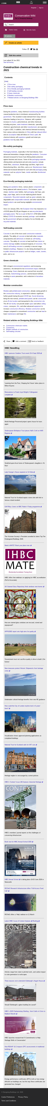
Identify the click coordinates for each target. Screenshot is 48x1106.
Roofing (35, 921)
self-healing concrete (15, 246)
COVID (26, 296)
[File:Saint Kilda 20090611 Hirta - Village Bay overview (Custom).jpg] (20, 493)
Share (8, 341)
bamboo (11, 192)
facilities (42, 112)
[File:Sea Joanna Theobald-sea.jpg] (20, 695)
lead (43, 311)
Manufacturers (38, 167)
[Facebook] (28, 49)
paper (40, 189)
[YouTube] (36, 49)
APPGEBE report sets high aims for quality (19, 631)
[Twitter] (30, 49)
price (15, 122)
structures (39, 244)
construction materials (33, 233)
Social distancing (37, 296)
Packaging (7, 152)
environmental (18, 266)
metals (28, 172)
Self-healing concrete (12, 228)
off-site (9, 301)
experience (22, 137)
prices (22, 119)
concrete (21, 236)
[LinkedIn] (33, 49)
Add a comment (20, 341)
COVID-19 (11, 216)
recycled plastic (38, 211)
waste (13, 214)
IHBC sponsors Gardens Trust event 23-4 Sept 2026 (22, 353)
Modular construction (12, 285)
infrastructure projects (17, 251)
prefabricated (16, 291)
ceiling (43, 304)
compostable (18, 200)
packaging (17, 146)
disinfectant (42, 172)
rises (11, 106)
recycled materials (9, 221)
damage (11, 244)
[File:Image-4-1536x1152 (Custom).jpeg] (20, 379)
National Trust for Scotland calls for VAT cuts (20, 745)
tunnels (43, 251)
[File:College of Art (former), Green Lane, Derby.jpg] (20, 532)
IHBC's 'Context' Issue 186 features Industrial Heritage (23, 782)
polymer (18, 172)
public (7, 251)
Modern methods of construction (17, 329)
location (15, 301)
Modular (6, 291)
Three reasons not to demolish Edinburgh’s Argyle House (24, 981)
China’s (31, 135)
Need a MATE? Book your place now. (17, 545)
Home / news (13, 30)
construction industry (13, 293)
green (34, 197)
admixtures (20, 239)
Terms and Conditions (8, 1101)
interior (40, 241)
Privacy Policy (23, 1097)
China (29, 132)
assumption (12, 135)
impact (36, 269)
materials (14, 152)
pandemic (14, 112)
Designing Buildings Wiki (31, 320)
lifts (18, 306)
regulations (27, 266)
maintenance (11, 314)
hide (6, 81)
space (31, 304)
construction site (39, 301)
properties (34, 162)
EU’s (32, 214)
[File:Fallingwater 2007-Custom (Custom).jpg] (20, 417)
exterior (6, 244)
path (36, 135)
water (16, 192)
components (38, 187)
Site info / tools (31, 30)
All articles (8, 36)
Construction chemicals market (16, 326)
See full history (8, 62)
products (25, 189)
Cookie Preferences (8, 1097)
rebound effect (42, 132)
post (9, 187)
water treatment (22, 124)
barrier (41, 164)
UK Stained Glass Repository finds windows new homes (24, 586)
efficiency (21, 309)
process (23, 274)
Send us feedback (37, 341)
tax (46, 209)
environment (29, 269)
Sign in (41, 8)
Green (6, 261)
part (24, 214)
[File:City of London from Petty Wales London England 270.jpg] (20, 731)
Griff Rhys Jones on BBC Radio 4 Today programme (22, 507)
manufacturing (34, 112)
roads (38, 251)
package (32, 216)
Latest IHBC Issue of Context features (18, 921)
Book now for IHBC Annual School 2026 (18, 842)
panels (30, 298)
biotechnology (16, 274)
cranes (5, 306)
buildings (13, 249)
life (25, 314)
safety (9, 146)
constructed (42, 298)
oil (12, 122)
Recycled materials (19, 197)
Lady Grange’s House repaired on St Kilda (19, 472)
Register (33, 8)
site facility (12, 304)
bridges (33, 251)
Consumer (43, 154)
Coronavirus (10, 327)
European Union (28, 209)
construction (25, 291)
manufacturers (32, 127)
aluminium (15, 164)
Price (5, 106)
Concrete (6, 233)
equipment (37, 306)
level (12, 140)
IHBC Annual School (11, 879)
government (7, 117)
